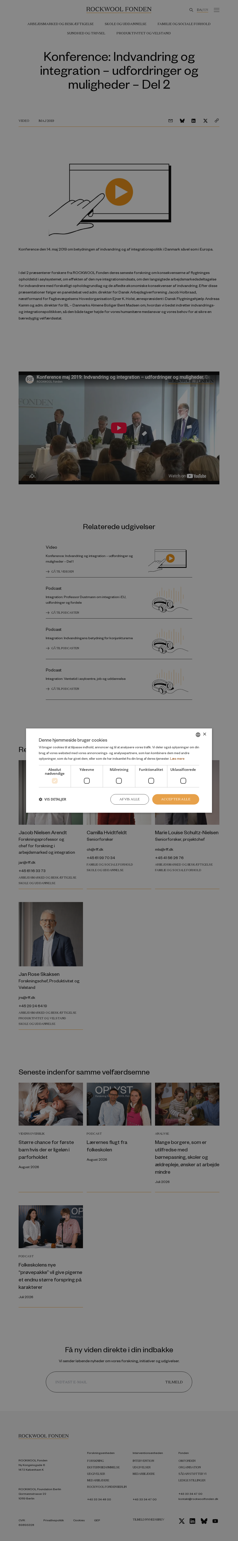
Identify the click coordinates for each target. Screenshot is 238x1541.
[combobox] (198, 734)
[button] (52, 799)
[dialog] (119, 770)
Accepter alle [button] (175, 799)
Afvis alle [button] (129, 799)
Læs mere (177, 759)
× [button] (204, 734)
